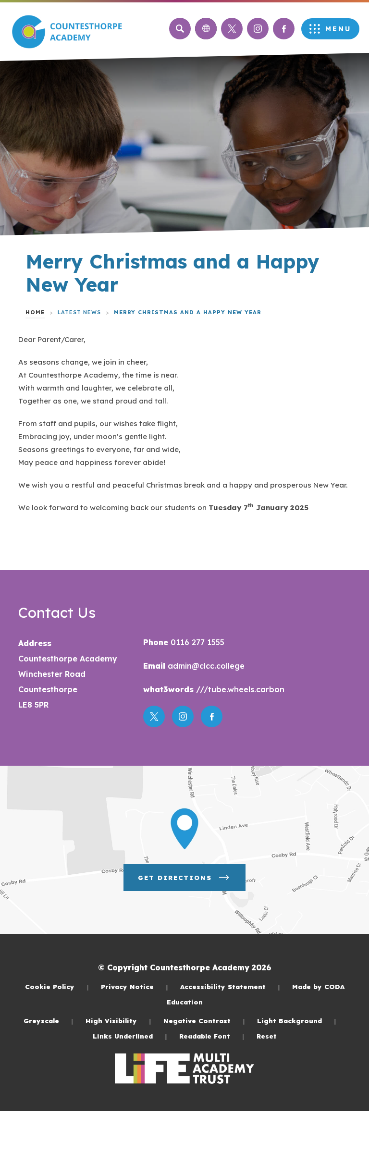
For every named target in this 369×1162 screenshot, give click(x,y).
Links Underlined (130, 1036)
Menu (338, 28)
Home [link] (35, 312)
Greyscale (49, 1020)
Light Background (296, 1020)
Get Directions (192, 882)
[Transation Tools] (206, 28)
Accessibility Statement (230, 986)
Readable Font (212, 1036)
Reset (267, 1036)
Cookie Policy (57, 986)
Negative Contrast (204, 1020)
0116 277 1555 (196, 642)
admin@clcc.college (205, 666)
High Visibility (118, 1020)
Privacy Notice (134, 986)
